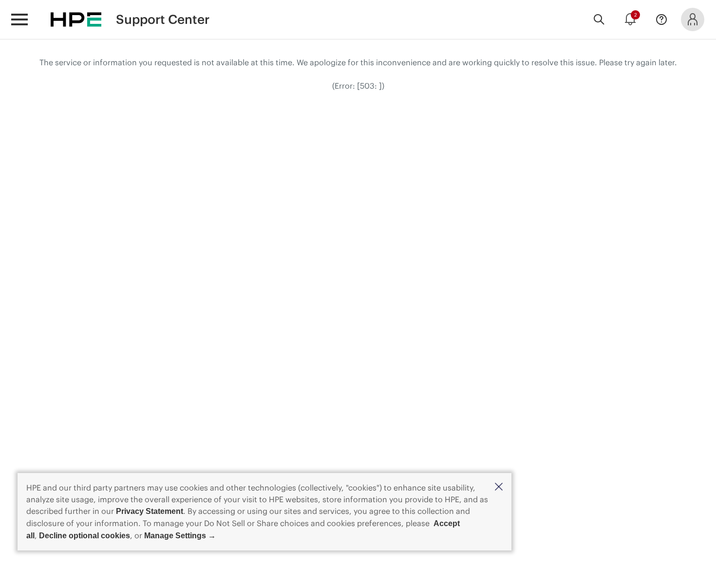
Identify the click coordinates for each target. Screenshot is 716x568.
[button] (499, 487)
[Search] (599, 19)
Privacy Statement (149, 511)
